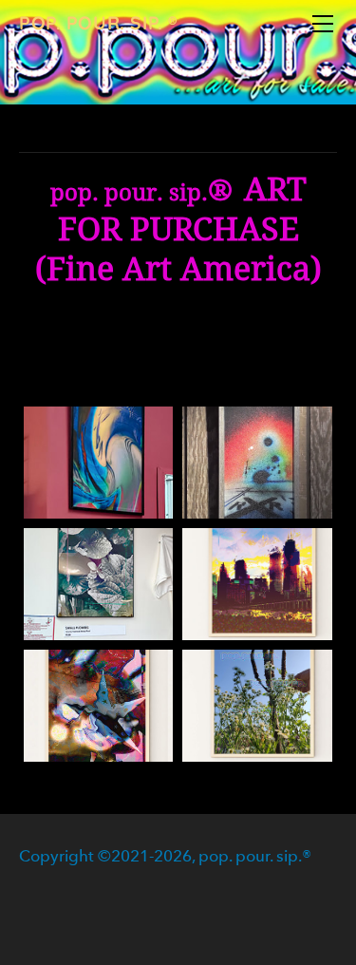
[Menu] (323, 23)
